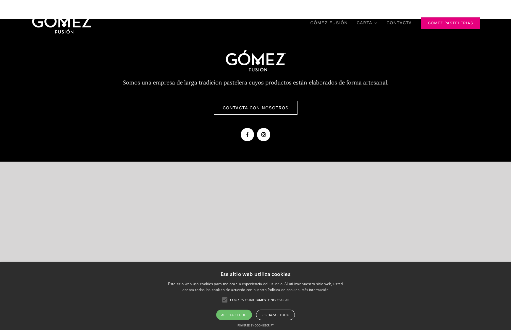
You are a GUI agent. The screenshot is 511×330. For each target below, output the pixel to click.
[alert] (255, 296)
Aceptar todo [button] (234, 315)
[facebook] (247, 134)
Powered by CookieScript (255, 325)
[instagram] (263, 134)
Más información (315, 289)
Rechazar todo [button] (275, 315)
